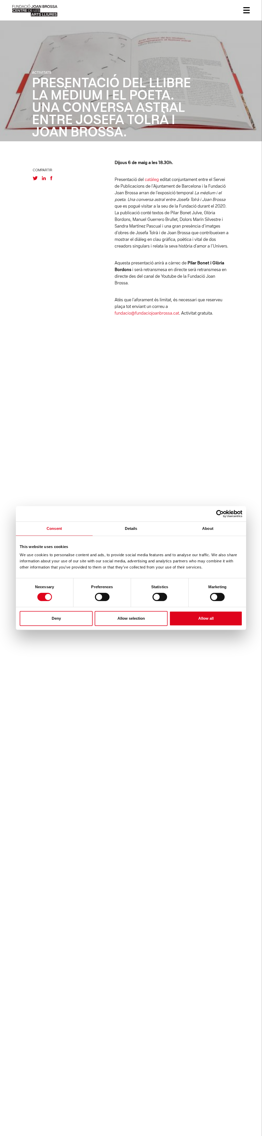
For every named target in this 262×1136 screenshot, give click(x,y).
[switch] (102, 597)
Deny (56, 618)
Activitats (41, 72)
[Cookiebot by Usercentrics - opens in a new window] (220, 514)
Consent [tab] (54, 528)
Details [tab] (131, 528)
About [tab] (207, 528)
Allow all (206, 618)
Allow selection (131, 618)
